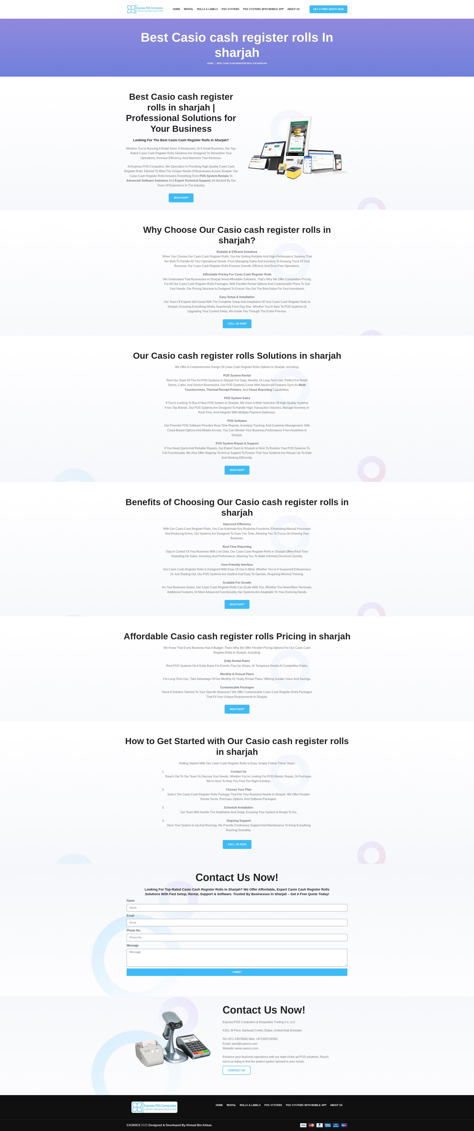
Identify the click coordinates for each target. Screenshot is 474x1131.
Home (210, 60)
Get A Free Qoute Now (328, 6)
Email (130, 912)
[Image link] (154, 1104)
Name (131, 897)
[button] (237, 1129)
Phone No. (134, 927)
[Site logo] (145, 6)
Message (133, 942)
